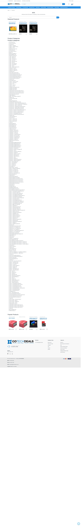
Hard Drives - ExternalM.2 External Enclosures (16, 114)
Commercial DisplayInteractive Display (15, 74)
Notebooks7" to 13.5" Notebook (14, 231)
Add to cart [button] (16, 34)
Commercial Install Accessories (13, 78)
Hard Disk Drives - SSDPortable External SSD (16, 108)
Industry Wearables (12, 116)
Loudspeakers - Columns (13, 132)
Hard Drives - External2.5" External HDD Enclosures (17, 109)
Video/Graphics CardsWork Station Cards (15, 307)
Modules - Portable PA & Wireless (14, 168)
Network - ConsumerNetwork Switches (15, 196)
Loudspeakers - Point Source (13, 135)
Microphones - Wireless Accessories (14, 159)
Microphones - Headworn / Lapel (14, 153)
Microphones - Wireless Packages (14, 160)
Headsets (11, 115)
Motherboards (12, 175)
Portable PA (11, 237)
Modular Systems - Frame (13, 167)
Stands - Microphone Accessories (14, 275)
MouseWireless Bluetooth (13, 187)
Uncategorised (11, 291)
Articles (49, 349)
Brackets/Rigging (11, 54)
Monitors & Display (50, 7)
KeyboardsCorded (12, 123)
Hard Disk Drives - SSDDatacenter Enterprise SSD (16, 106)
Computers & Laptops (11, 7)
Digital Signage (12, 95)
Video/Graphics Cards (13, 303)
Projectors (11, 247)
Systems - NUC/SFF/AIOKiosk (13, 290)
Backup (10, 52)
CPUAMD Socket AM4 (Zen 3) (13, 87)
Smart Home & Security (64, 7)
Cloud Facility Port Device (13, 72)
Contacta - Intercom (12, 82)
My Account (49, 342)
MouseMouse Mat (11, 186)
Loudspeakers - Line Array (13, 133)
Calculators (11, 71)
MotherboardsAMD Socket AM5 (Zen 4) (15, 178)
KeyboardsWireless (12, 126)
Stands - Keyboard (12, 272)
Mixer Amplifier (11, 166)
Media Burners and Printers (14, 140)
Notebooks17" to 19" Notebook (14, 229)
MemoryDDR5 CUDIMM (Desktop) (14, 144)
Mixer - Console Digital (12, 162)
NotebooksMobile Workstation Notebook (15, 233)
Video (10, 298)
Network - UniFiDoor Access (13, 211)
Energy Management (13, 100)
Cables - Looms (11, 60)
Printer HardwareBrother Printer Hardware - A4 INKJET (17, 242)
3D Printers (11, 42)
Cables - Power (11, 62)
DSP (9, 99)
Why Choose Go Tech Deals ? (64, 343)
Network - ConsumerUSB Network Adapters (15, 201)
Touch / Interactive (13, 21)
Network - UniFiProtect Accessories (14, 219)
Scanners (11, 254)
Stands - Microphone (12, 274)
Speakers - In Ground (12, 264)
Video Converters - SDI (12, 302)
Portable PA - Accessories (13, 238)
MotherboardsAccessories (13, 176)
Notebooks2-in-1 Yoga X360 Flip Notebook (15, 230)
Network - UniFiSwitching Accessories (15, 221)
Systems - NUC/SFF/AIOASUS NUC (14, 285)
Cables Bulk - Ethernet (12, 69)
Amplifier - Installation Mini (13, 46)
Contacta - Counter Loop (13, 81)
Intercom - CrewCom (12, 118)
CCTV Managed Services (39, 342)
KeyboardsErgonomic (12, 124)
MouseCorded (11, 184)
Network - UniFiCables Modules (14, 207)
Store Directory (62, 352)
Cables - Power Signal (12, 63)
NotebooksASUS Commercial (13, 232)
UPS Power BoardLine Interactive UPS (15, 295)
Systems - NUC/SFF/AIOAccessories (14, 283)
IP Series (10, 122)
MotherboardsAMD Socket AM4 (14, 177)
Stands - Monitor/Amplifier (13, 276)
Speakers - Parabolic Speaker (13, 265)
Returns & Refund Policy (64, 346)
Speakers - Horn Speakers (13, 263)
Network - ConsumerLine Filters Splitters (15, 193)
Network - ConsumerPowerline (13, 198)
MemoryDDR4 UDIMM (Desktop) (14, 143)
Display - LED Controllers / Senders (14, 96)
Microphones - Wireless (12, 158)
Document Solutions (13, 98)
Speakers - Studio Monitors (13, 268)
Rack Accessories (11, 249)
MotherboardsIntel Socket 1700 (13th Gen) (15, 179)
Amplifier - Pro (11, 47)
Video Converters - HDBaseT (13, 301)
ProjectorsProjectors (12, 248)
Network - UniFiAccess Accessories (14, 206)
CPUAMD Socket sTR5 (12, 89)
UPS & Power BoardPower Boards (14, 293)
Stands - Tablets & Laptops (13, 282)
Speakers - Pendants (12, 266)
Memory (11, 141)
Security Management (13, 258)
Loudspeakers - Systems (13, 139)
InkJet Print (11, 117)
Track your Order (50, 343)
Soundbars (10, 259)
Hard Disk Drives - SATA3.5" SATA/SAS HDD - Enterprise (17, 104)
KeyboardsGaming (12, 125)
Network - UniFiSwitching (13, 220)
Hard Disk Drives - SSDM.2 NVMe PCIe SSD (15, 107)
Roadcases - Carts (12, 250)
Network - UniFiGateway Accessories (14, 212)
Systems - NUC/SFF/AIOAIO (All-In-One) (15, 284)
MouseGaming (11, 185)
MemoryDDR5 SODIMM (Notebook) (14, 145)
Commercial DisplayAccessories (14, 73)
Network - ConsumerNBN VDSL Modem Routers (16, 195)
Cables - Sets (11, 65)
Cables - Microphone (12, 61)
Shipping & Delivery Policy (64, 350)
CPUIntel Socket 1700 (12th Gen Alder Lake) (15, 90)
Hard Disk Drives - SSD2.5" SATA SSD (22, 22)
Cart (48, 346)
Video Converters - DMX (12, 300)
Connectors (11, 79)
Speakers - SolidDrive (12, 267)
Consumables (12, 80)
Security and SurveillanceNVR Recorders (15, 256)
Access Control (12, 43)
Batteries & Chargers (12, 53)
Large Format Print (12, 127)
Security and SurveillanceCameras (14, 255)
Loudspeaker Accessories (13, 131)
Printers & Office (43, 7)
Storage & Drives (31, 7)
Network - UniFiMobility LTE (13, 213)
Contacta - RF (11, 86)
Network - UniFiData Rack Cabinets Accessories (16, 210)
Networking (38, 7)
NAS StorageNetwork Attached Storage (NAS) (16, 189)
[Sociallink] (7, 353)
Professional (11, 245)
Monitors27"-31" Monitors (13, 171)
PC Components (25, 7)
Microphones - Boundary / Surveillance (15, 149)
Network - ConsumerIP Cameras (14, 192)
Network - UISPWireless (12, 205)
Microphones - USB (12, 157)
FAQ (61, 345)
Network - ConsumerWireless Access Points (15, 202)
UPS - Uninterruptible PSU (13, 292)
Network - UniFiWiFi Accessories (14, 223)
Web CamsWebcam (12, 309)
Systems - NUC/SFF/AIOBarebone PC (15, 286)
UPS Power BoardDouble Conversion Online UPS (16, 294)
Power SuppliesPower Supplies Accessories (15, 240)
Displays (10, 21)
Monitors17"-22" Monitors (13, 169)
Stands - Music (11, 277)
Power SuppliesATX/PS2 (12, 239)
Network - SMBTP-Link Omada (13, 204)
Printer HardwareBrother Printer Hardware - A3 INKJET (17, 241)
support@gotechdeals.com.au (13, 364)
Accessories (11, 44)
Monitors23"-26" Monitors (13, 170)
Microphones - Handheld (13, 152)
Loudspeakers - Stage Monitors (14, 136)
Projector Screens (12, 246)
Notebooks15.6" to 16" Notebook (14, 228)
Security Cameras (12, 257)
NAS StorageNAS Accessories (13, 188)
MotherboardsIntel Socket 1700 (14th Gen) (15, 180)
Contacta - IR (11, 83)
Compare (49, 345)
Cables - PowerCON (12, 64)
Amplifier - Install (11, 45)
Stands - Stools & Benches (13, 281)
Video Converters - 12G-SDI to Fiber (14, 299)
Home (8, 10)
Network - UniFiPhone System (13, 214)
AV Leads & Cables (12, 51)
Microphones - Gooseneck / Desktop (14, 151)
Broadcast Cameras (13, 55)
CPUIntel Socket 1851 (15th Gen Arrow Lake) (16, 92)
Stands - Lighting (11, 273)
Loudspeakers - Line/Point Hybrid (14, 134)
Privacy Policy (62, 349)
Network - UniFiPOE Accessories (14, 215)
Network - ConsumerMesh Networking (15, 194)
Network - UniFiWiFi (12, 222)
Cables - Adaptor (11, 56)
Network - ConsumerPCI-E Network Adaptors (16, 197)
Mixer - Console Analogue (13, 161)
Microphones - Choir (12, 150)
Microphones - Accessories (13, 148)
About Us (61, 342)
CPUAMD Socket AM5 (12, 88)
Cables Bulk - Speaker (12, 70)
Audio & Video (57, 7)
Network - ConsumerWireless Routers (14, 203)
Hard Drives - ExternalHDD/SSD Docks (15, 113)
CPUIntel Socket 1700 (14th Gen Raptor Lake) (16, 91)
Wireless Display (12, 310)
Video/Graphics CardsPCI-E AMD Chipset (15, 304)
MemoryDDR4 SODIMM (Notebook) (14, 142)
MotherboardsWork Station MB (13, 183)
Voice (10, 308)
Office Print (11, 236)
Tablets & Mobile (18, 7)
